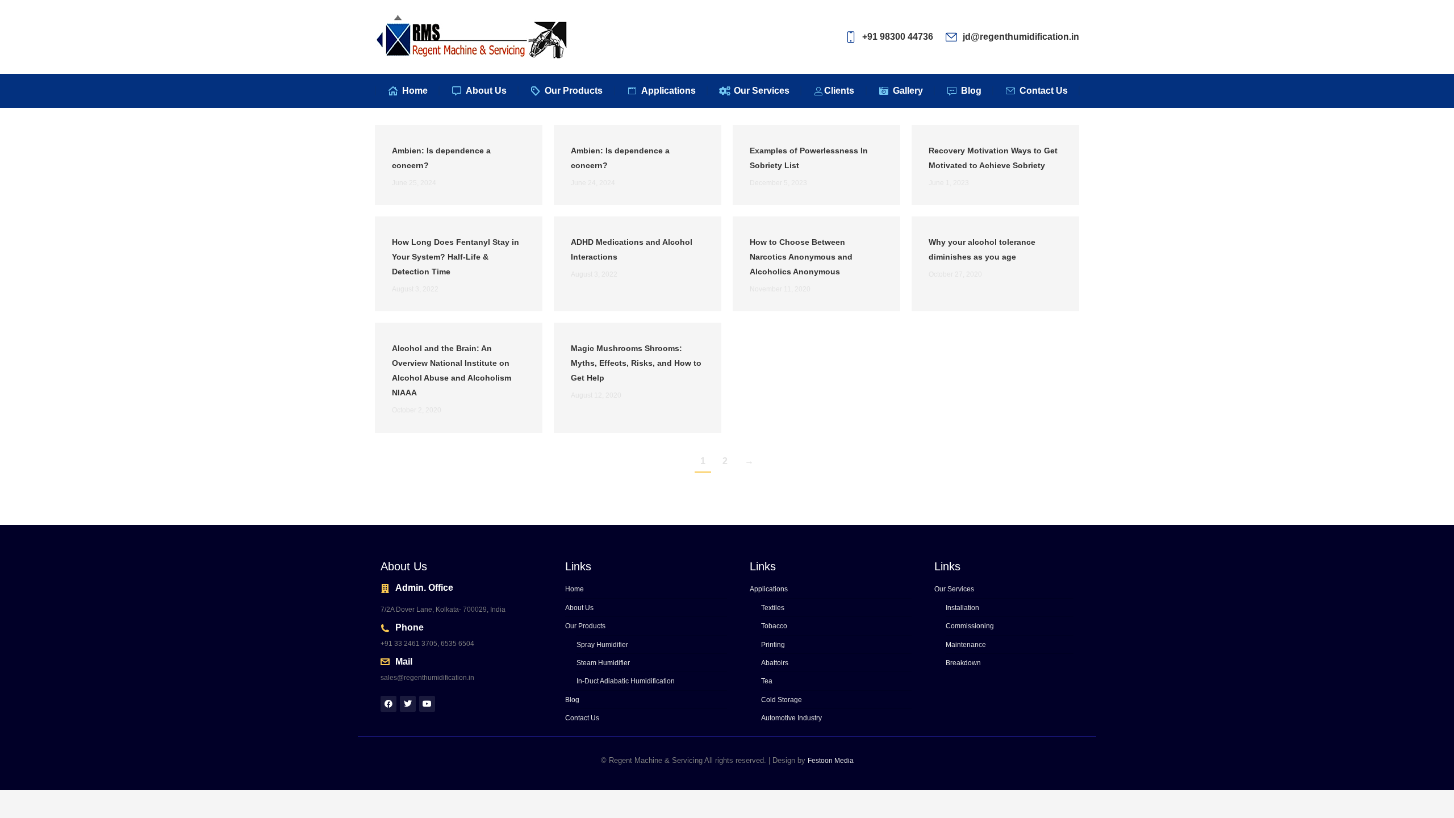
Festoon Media (831, 761)
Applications (769, 589)
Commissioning (970, 626)
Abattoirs (774, 663)
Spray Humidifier (602, 645)
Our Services (954, 589)
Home (574, 589)
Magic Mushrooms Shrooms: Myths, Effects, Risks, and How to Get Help (636, 363)
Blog (572, 700)
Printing (773, 645)
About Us (579, 608)
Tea (766, 681)
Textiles (772, 608)
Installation (962, 608)
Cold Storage (781, 700)
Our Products (585, 626)
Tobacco (774, 626)
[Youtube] (427, 704)
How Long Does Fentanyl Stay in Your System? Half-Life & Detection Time (455, 256)
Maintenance (966, 645)
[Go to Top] (1437, 801)
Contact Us (582, 718)
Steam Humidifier (603, 663)
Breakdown (963, 663)
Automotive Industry (791, 718)
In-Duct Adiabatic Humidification (625, 681)
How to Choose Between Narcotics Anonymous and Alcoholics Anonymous (801, 256)
